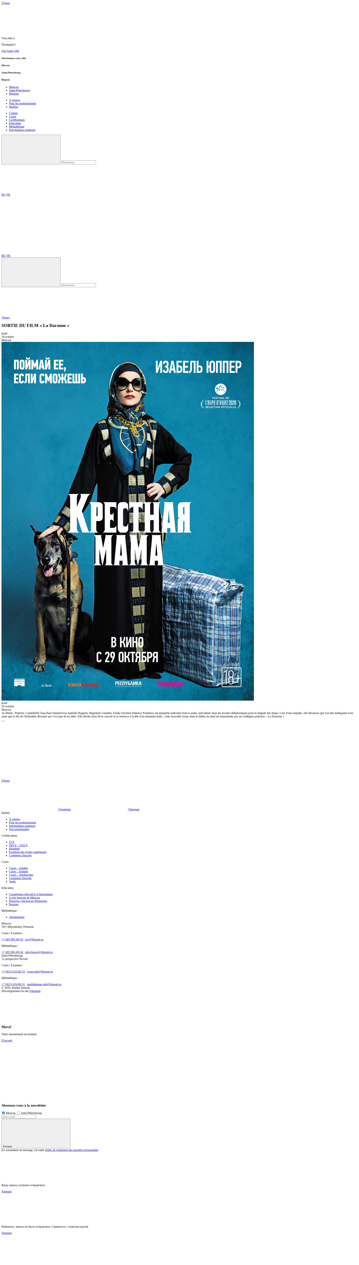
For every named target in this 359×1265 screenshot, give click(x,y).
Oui (3, 50)
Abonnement (16, 917)
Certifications (17, 119)
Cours (12, 116)
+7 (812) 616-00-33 (13, 971)
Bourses (14, 904)
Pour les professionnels (22, 103)
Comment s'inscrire (20, 855)
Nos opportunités (19, 829)
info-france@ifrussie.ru (39, 952)
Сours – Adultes (18, 868)
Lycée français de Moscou (24, 897)
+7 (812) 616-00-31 (13, 984)
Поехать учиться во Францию (28, 901)
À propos (14, 100)
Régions (14, 93)
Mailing (13, 106)
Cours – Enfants (18, 871)
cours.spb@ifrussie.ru (40, 971)
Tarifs (12, 881)
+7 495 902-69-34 (12, 939)
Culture (13, 113)
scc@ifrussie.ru (34, 939)
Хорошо (6, 1191)
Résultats (14, 848)
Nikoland (34, 991)
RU (3, 194)
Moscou (14, 87)
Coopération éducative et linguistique (31, 894)
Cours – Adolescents (21, 874)
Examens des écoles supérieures (28, 852)
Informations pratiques (22, 130)
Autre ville (13, 50)
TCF (12, 842)
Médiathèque (16, 126)
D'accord (6, 1040)
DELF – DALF (18, 845)
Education (15, 123)
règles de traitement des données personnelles (71, 1150)
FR (8, 194)
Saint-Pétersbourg (19, 90)
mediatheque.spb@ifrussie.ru (44, 984)
